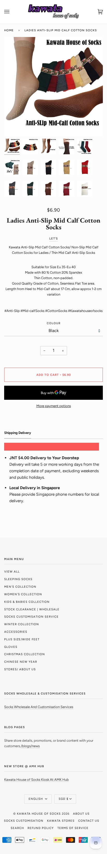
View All (12, 571)
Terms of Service (73, 828)
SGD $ (63, 799)
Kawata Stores (61, 820)
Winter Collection (21, 624)
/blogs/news (30, 746)
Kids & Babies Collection (27, 602)
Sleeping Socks (18, 579)
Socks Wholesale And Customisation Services (38, 707)
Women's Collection (23, 594)
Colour (54, 323)
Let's (53, 238)
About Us (81, 813)
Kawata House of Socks (39, 813)
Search (17, 828)
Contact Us (88, 820)
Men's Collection (20, 586)
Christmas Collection (24, 654)
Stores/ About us (20, 669)
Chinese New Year (20, 661)
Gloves (10, 647)
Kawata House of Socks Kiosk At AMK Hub (36, 780)
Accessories (15, 632)
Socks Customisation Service (31, 616)
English (36, 799)
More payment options (53, 406)
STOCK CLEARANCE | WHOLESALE (31, 609)
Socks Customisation (23, 820)
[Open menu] (12, 11)
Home (9, 30)
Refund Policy (41, 828)
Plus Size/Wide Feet (21, 639)
